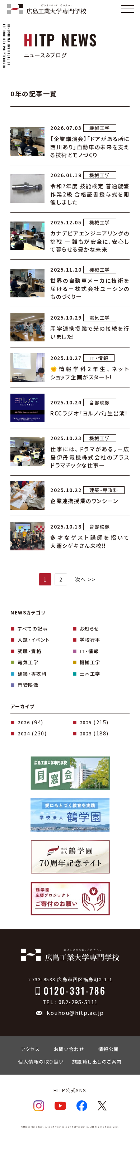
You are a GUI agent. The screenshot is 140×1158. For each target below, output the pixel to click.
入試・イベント (34, 639)
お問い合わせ (69, 1049)
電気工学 (28, 662)
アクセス (30, 1049)
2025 (86, 722)
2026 (24, 722)
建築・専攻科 (32, 673)
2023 (86, 733)
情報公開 (108, 1049)
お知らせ (89, 628)
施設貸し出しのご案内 (97, 1061)
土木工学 (90, 673)
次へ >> (85, 579)
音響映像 (28, 684)
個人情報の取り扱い (41, 1061)
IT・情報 (89, 651)
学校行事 (90, 639)
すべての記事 (33, 628)
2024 (24, 733)
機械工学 (90, 662)
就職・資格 (30, 651)
